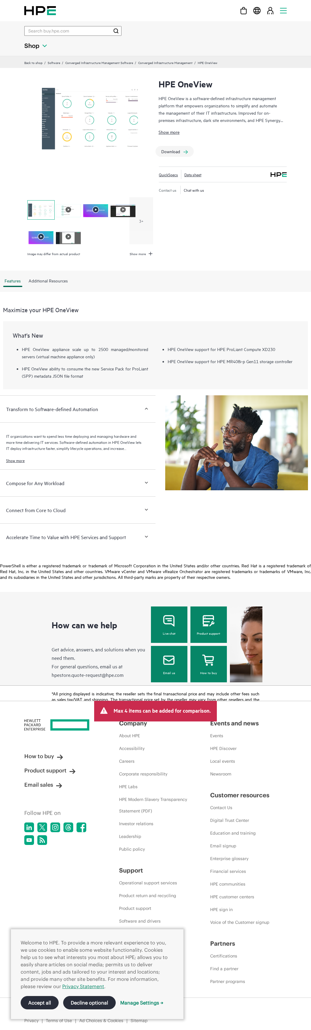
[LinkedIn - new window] (29, 827)
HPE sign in (221, 909)
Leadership (130, 836)
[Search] (116, 31)
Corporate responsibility (143, 774)
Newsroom (220, 774)
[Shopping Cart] (243, 10)
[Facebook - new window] (81, 827)
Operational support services (148, 883)
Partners (222, 943)
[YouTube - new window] (29, 840)
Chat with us (194, 190)
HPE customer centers (232, 897)
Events (216, 735)
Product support (208, 633)
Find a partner (224, 968)
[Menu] (283, 10)
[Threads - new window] (68, 827)
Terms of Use (59, 1020)
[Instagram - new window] (55, 827)
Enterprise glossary (229, 858)
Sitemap (139, 1020)
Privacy (31, 1020)
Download (170, 151)
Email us (169, 672)
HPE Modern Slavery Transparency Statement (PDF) (153, 805)
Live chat (169, 633)
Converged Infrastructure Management (165, 62)
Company (133, 723)
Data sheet (192, 174)
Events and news (234, 723)
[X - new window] (42, 827)
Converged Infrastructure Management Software (99, 62)
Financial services (228, 871)
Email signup (223, 846)
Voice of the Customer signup (239, 922)
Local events (222, 761)
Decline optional (89, 1003)
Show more (169, 132)
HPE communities (227, 884)
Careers (127, 761)
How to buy (208, 672)
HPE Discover (223, 748)
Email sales (38, 784)
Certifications (223, 956)
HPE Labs (128, 786)
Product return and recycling (147, 895)
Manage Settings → (141, 1003)
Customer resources (239, 795)
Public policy (132, 849)
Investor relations (136, 823)
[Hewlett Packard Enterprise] (40, 10)
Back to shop (33, 62)
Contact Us (221, 807)
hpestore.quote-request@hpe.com (88, 674)
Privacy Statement (83, 986)
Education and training (233, 833)
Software (54, 62)
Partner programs (227, 981)
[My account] (270, 10)
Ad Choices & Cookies (101, 1020)
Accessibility (132, 748)
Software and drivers (140, 921)
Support (131, 870)
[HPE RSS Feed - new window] (42, 840)
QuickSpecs (168, 174)
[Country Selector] (257, 10)
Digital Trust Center (229, 820)
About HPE (129, 735)
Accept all (39, 1003)
